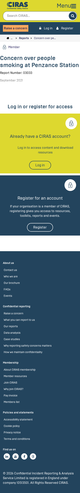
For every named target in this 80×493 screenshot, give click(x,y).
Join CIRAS (10, 382)
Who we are (11, 276)
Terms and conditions (17, 439)
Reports (24, 38)
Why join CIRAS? (13, 389)
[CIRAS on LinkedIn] (7, 456)
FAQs (7, 289)
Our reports (11, 326)
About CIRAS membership (20, 369)
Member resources (15, 376)
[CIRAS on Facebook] (24, 456)
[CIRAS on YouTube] (15, 456)
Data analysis (12, 332)
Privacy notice (12, 432)
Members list (12, 402)
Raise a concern (15, 28)
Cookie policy (12, 426)
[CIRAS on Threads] (33, 456)
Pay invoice (10, 395)
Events (8, 296)
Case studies (12, 339)
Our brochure (12, 283)
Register (66, 28)
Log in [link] (47, 28)
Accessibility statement (18, 419)
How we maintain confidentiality (23, 352)
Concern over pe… (45, 38)
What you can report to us (19, 320)
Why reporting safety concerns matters (28, 345)
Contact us (10, 270)
